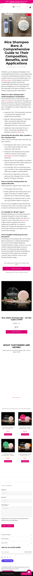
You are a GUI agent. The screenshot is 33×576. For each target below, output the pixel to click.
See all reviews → (16, 397)
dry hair (22, 220)
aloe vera (21, 132)
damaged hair (9, 156)
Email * (3, 497)
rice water (8, 101)
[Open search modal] (27, 6)
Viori (13, 567)
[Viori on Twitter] (11, 558)
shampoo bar (6, 80)
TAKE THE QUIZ (16, 268)
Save (29, 14)
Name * (4, 490)
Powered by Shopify (7, 570)
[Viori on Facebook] (2, 558)
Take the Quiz (26, 573)
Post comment (8, 525)
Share (5, 468)
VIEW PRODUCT (16, 331)
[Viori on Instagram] (5, 558)
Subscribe (28, 552)
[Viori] (16, 6)
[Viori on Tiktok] (8, 558)
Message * (5, 505)
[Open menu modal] (2, 6)
